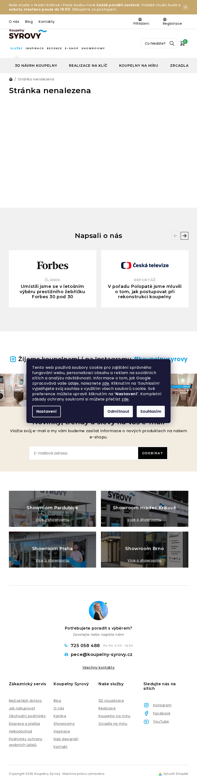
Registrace (172, 23)
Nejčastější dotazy (25, 700)
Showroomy (93, 48)
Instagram (162, 705)
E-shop (72, 48)
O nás (14, 21)
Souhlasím (150, 411)
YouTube (161, 721)
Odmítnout (118, 411)
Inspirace (35, 48)
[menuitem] (36, 65)
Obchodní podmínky (27, 716)
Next (184, 236)
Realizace (107, 708)
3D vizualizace (111, 700)
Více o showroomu (52, 519)
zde (105, 383)
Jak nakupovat (22, 708)
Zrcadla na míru (112, 723)
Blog (29, 21)
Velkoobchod (20, 731)
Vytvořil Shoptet (175, 774)
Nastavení (46, 411)
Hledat (172, 43)
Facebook (162, 713)
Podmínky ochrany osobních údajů (26, 742)
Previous (175, 235)
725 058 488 (86, 645)
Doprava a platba (24, 723)
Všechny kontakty (98, 667)
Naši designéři (66, 739)
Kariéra (60, 716)
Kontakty (47, 21)
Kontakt (61, 746)
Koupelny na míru (114, 716)
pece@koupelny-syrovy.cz (102, 654)
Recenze (54, 48)
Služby (16, 48)
